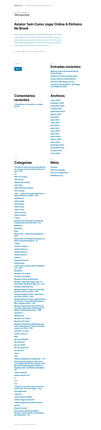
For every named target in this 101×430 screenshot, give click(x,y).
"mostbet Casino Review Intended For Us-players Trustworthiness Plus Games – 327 (30, 169)
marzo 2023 (55, 137)
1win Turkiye (19, 191)
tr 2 (15, 381)
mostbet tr (18, 313)
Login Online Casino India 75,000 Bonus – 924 (29, 267)
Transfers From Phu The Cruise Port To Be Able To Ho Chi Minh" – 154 (29, 387)
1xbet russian (19, 212)
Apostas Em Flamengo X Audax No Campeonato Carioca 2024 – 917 (28, 222)
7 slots (17, 218)
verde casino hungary (23, 397)
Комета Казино (20, 408)
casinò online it (20, 255)
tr (15, 378)
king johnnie (19, 263)
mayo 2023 (55, 131)
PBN (16, 336)
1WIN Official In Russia (23, 188)
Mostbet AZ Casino (22, 273)
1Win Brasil (18, 180)
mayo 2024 (55, 123)
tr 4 (15, 384)
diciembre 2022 (57, 145)
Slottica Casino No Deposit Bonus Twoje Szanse (64, 72)
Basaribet (18, 228)
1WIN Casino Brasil (40, 51)
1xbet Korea (19, 207)
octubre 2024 (56, 109)
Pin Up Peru (19, 350)
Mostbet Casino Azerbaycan (26, 279)
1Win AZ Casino (20, 177)
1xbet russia (19, 209)
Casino (17, 244)
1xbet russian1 (20, 215)
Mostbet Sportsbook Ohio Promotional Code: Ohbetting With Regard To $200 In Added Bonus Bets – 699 (29, 308)
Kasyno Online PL (21, 260)
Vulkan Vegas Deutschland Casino (28, 402)
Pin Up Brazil (19, 342)
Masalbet (18, 271)
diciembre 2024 (57, 103)
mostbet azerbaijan (22, 276)
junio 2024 (55, 120)
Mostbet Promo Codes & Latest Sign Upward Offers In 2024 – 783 (29, 290)
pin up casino (19, 345)
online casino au (21, 334)
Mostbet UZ (19, 316)
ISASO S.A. (18, 5)
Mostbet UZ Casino (22, 318)
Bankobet (18, 225)
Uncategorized (20, 391)
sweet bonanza (20, 372)
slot (15, 356)
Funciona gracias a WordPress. (28, 424)
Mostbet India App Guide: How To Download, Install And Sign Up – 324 (29, 283)
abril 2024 (54, 125)
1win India (18, 185)
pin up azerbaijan (21, 339)
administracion (19, 51)
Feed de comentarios (59, 173)
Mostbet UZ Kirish (21, 321)
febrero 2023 (55, 139)
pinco (16, 353)
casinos (17, 257)
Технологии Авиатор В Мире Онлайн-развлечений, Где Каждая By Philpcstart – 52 (29, 413)
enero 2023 (55, 142)
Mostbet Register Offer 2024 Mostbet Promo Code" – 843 (29, 295)
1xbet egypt (19, 204)
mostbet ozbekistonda (23, 287)
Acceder (54, 167)
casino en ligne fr (21, 246)
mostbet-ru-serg (21, 331)
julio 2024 (54, 117)
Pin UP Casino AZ (21, 348)
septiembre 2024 (57, 111)
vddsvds (18, 394)
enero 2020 (55, 153)
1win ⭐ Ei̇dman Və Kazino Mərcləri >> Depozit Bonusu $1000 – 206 (30, 194)
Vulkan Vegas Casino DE (24, 400)
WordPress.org (56, 175)
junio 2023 (54, 128)
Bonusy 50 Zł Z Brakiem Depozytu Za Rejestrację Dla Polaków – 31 (29, 240)
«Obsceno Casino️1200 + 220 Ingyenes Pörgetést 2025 (65, 85)
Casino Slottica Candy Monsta (63, 79)
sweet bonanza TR (22, 375)
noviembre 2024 (57, 106)
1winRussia (18, 198)
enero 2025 (55, 100)
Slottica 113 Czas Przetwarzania (63, 76)
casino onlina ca (21, 249)
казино (17, 405)
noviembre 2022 (57, 148)
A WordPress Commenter (24, 104)
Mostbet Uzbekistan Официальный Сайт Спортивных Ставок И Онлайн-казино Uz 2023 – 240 (29, 326)
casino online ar (20, 252)
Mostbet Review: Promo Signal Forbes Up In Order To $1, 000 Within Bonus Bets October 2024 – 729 (30, 301)
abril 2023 (54, 134)
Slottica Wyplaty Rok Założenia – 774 (29, 359)
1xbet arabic (19, 201)
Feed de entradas (57, 170)
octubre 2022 (56, 150)
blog (16, 231)
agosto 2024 (55, 114)
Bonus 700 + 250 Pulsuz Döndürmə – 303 (29, 235)
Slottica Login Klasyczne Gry (62, 82)
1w (15, 174)
